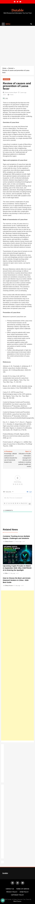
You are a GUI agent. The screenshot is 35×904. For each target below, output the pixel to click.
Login (30, 491)
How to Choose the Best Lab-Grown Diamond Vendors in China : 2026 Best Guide (16, 580)
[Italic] (7, 503)
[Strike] (11, 503)
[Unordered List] (15, 503)
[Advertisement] (17, 44)
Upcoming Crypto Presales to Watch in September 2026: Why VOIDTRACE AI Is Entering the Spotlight (17, 568)
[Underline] (9, 503)
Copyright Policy (17, 895)
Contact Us (10, 889)
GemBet (5, 873)
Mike (6, 573)
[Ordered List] (13, 503)
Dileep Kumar (9, 541)
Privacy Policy (11, 892)
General (7, 79)
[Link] (22, 503)
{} (24, 503)
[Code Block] (20, 503)
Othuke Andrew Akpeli (11, 92)
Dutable (17, 10)
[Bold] (5, 503)
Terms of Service (22, 889)
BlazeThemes (17, 901)
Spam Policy (24, 892)
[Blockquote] (17, 503)
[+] (26, 503)
